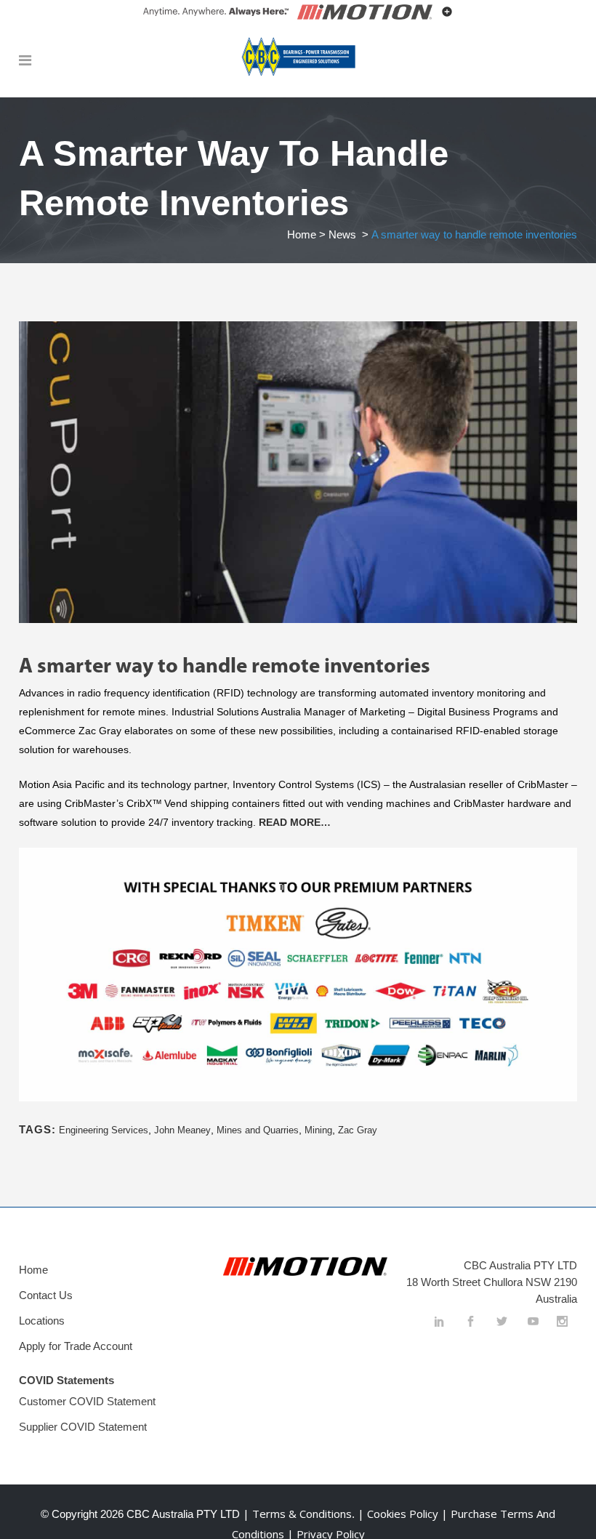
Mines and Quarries (258, 1130)
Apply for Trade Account (75, 1346)
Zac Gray (357, 1130)
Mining (318, 1130)
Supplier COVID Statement (83, 1427)
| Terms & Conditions (296, 1513)
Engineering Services (103, 1130)
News (342, 234)
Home (301, 234)
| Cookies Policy (399, 1513)
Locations (42, 1320)
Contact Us (46, 1295)
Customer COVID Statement (87, 1401)
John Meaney (182, 1130)
